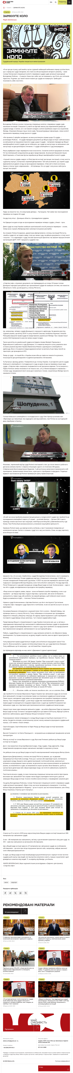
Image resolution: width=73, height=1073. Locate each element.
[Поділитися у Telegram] (10, 893)
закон (6, 882)
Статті (9, 7)
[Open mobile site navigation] (69, 2)
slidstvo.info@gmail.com (9, 1041)
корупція (14, 882)
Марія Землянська (10, 20)
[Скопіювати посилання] (26, 893)
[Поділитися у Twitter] (15, 893)
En (51, 2)
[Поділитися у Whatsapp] (20, 893)
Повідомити (62, 2)
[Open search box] (55, 2)
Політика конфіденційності (62, 1061)
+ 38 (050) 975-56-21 (8, 1047)
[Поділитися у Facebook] (5, 893)
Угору (41, 1067)
